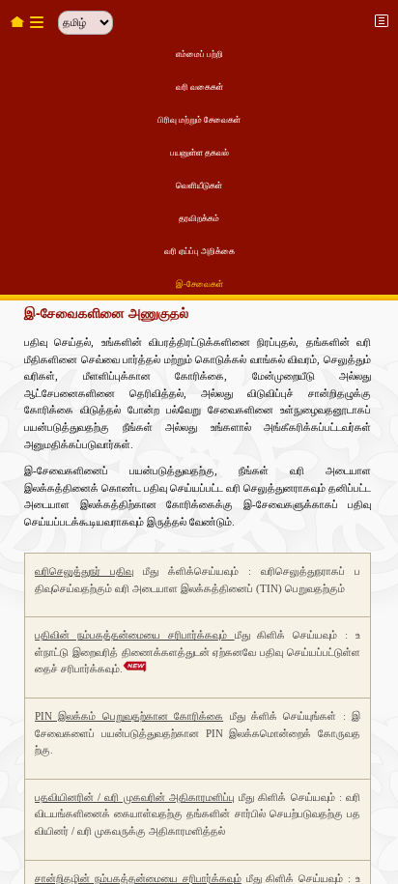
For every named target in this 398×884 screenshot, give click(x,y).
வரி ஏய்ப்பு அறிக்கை (199, 251)
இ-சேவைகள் (199, 284)
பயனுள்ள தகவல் (199, 152)
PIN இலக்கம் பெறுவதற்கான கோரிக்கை (129, 716)
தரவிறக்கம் (199, 218)
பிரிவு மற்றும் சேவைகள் (199, 120)
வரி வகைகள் (199, 87)
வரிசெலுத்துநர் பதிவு (84, 571)
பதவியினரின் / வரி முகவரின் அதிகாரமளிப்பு (135, 797)
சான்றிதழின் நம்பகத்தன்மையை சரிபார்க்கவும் (138, 878)
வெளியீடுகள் (199, 185)
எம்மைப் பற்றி (199, 54)
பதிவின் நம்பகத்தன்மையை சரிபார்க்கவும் (135, 635)
